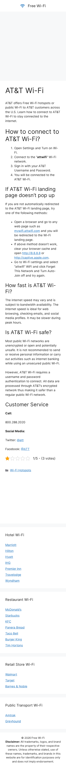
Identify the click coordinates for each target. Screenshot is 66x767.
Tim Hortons (14, 645)
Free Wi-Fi (37, 6)
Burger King (13, 639)
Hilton (9, 551)
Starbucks (12, 615)
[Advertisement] (33, 44)
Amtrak (10, 715)
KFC (8, 621)
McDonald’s (13, 609)
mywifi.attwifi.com (27, 231)
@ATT (25, 449)
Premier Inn (13, 569)
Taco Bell (11, 633)
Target (9, 680)
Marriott (10, 545)
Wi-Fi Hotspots (20, 470)
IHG (8, 563)
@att (20, 440)
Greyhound (13, 721)
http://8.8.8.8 (31, 253)
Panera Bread (15, 627)
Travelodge (13, 574)
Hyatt (9, 557)
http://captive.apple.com (31, 257)
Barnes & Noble (16, 686)
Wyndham (12, 580)
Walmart (11, 674)
